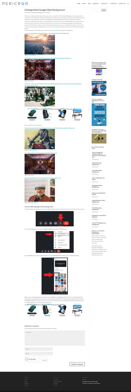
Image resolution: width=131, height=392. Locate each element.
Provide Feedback (57, 381)
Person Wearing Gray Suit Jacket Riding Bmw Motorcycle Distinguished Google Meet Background (50, 128)
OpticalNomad (32, 55)
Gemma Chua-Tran (33, 202)
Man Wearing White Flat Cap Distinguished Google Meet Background (43, 178)
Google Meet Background (37, 12)
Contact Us (122, 3)
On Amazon (32, 119)
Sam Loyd (31, 81)
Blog (89, 3)
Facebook (55, 383)
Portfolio (114, 3)
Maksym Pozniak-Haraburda (35, 125)
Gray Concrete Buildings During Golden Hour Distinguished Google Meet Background (47, 33)
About (84, 3)
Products (104, 3)
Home (78, 3)
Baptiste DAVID (33, 150)
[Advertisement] (15, 36)
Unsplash (57, 26)
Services (95, 3)
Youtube (55, 385)
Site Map (84, 379)
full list (57, 30)
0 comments (47, 12)
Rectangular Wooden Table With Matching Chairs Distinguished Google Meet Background (48, 58)
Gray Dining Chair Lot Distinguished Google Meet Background (41, 153)
